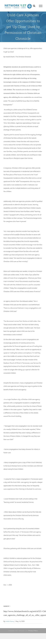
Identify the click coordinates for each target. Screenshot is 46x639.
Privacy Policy (33, 631)
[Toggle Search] (34, 6)
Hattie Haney (10, 621)
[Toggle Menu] (40, 6)
